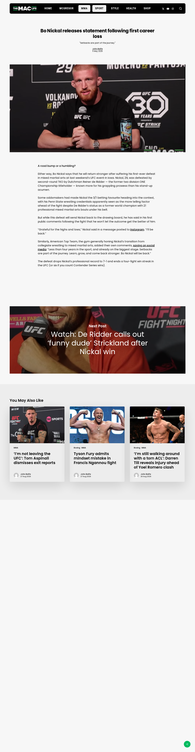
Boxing (77, 448)
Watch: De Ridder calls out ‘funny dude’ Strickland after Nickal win (97, 339)
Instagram (137, 229)
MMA (16, 448)
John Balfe (97, 48)
